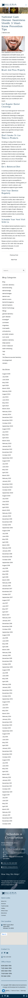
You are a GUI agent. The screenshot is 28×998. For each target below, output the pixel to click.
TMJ (3, 354)
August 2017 (6, 600)
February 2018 (6, 583)
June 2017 (5, 606)
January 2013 (6, 748)
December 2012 (7, 751)
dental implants (7, 305)
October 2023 (6, 423)
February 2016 (6, 652)
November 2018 (7, 557)
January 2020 (6, 516)
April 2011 (5, 806)
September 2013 (7, 731)
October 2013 (6, 728)
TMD (3, 351)
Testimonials (4, 906)
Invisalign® (5, 320)
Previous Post (14, 255)
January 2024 (6, 414)
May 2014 (5, 711)
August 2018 (6, 565)
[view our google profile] (4, 953)
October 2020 (6, 490)
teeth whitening (7, 349)
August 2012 (6, 760)
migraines (5, 325)
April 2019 (5, 542)
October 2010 (6, 824)
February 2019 (6, 548)
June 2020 (5, 501)
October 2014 (6, 696)
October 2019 (6, 525)
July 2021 (5, 464)
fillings (4, 311)
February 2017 (6, 618)
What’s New (4, 910)
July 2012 (5, 763)
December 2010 (7, 818)
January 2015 (6, 687)
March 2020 (6, 510)
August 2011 (5, 795)
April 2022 (5, 438)
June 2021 (5, 467)
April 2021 (5, 472)
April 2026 (5, 385)
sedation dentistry (8, 340)
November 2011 (7, 786)
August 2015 (6, 670)
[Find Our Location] (24, 996)
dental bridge (6, 291)
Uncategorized (7, 360)
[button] (9, 863)
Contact (3, 915)
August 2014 (6, 702)
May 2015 (5, 679)
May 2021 (5, 470)
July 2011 (5, 798)
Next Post (14, 260)
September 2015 (7, 667)
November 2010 (7, 821)
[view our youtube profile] (7, 953)
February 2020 (6, 513)
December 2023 (7, 417)
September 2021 (7, 458)
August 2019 (6, 531)
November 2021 (7, 452)
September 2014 (7, 699)
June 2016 (5, 641)
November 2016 (7, 626)
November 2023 (7, 420)
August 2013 (6, 734)
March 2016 (5, 650)
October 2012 (6, 757)
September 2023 (7, 426)
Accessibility (5, 990)
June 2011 (5, 801)
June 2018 (5, 571)
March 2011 (5, 809)
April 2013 (5, 745)
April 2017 (5, 612)
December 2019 (7, 519)
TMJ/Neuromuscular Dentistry (11, 357)
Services (3, 903)
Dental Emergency (8, 302)
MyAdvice (22, 987)
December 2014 (7, 690)
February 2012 (6, 777)
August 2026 (6, 374)
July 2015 (5, 673)
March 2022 (6, 441)
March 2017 (5, 615)
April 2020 (5, 507)
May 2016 (5, 644)
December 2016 (7, 623)
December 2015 (7, 658)
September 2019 (7, 528)
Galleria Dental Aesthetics (12, 226)
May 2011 (5, 803)
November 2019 (7, 522)
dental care (6, 33)
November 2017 (7, 591)
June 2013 (5, 740)
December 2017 (7, 589)
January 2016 (6, 655)
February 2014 (6, 716)
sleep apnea (6, 343)
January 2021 (6, 481)
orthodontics (6, 331)
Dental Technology (8, 308)
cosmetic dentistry (8, 285)
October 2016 (6, 629)
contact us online (11, 241)
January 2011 (6, 815)
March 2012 (5, 774)
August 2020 (6, 496)
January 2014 (6, 719)
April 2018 (5, 577)
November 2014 (7, 693)
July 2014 (5, 705)
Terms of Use (15, 990)
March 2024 (6, 409)
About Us (3, 901)
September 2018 (7, 562)
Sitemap (23, 990)
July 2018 (5, 568)
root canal (5, 337)
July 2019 (5, 533)
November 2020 (7, 487)
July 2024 (5, 397)
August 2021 (6, 461)
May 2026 (5, 382)
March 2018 (5, 580)
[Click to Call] (26, 996)
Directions (4, 913)
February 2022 (6, 443)
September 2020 (7, 493)
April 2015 (5, 681)
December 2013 (7, 722)
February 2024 (6, 411)
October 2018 (6, 560)
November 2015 (7, 661)
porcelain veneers (8, 334)
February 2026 (6, 391)
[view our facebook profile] (2, 953)
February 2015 (6, 684)
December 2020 (7, 484)
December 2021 (7, 449)
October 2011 (6, 789)
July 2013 (5, 737)
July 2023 (5, 432)
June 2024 (5, 400)
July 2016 (5, 638)
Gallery (3, 908)
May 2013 (5, 742)
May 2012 (5, 769)
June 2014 (5, 708)
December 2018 (7, 554)
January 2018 (6, 586)
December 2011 (7, 783)
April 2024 (5, 406)
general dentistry (7, 314)
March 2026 (6, 388)
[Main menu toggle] (26, 5)
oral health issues (14, 55)
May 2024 (5, 403)
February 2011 (6, 812)
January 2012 (6, 780)
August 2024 (6, 394)
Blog (3, 282)
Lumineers (5, 322)
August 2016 (6, 635)
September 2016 (7, 632)
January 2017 (6, 621)
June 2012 (5, 766)
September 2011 (7, 792)
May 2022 (5, 435)
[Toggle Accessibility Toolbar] (3, 990)
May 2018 (5, 574)
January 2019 (6, 551)
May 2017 (5, 609)
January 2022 (6, 446)
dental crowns (6, 299)
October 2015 (6, 664)
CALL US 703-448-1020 (10, 863)
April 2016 (5, 647)
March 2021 (5, 475)
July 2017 (5, 603)
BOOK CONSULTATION (10, 867)
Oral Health (5, 328)
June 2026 (5, 380)
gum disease (6, 317)
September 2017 (7, 597)
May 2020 (5, 504)
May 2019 (5, 539)
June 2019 (5, 536)
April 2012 (5, 771)
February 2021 (6, 478)
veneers (4, 363)
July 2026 (5, 377)
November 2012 (7, 754)
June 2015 (5, 676)
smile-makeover (7, 346)
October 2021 (6, 455)
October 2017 (6, 594)
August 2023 (6, 429)
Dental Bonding (7, 288)
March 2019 (5, 545)
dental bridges (7, 293)
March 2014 (5, 713)
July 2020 (5, 499)
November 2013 (7, 725)
